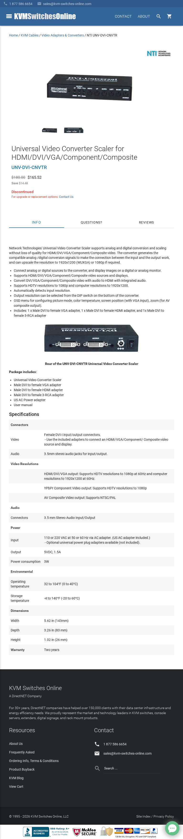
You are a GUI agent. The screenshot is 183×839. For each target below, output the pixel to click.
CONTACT (123, 16)
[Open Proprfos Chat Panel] (172, 828)
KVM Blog (16, 778)
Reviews (146, 222)
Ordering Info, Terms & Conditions (34, 761)
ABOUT (144, 16)
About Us (16, 744)
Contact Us (66, 197)
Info (36, 222)
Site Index (143, 816)
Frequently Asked (22, 752)
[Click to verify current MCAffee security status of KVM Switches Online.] (85, 837)
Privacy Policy (163, 816)
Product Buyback (22, 769)
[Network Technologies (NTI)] (158, 57)
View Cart (16, 786)
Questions (90, 222)
